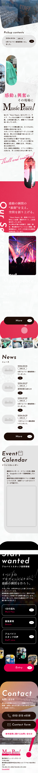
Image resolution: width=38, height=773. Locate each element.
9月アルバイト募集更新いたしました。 (27, 373)
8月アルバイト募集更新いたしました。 (27, 405)
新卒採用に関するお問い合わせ (19, 733)
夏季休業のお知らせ (25, 389)
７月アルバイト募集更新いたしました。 (26, 422)
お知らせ (22, 368)
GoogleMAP (6, 769)
